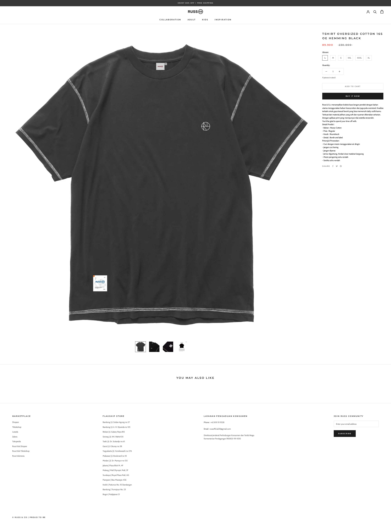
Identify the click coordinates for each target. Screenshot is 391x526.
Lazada (15, 432)
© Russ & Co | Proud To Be (29, 517)
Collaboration (170, 19)
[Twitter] (337, 166)
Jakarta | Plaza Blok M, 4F (113, 465)
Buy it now (353, 96)
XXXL (359, 58)
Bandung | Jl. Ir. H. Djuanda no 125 (116, 427)
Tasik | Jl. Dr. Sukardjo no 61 (114, 441)
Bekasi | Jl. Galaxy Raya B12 (114, 432)
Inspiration (223, 19)
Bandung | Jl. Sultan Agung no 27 (116, 422)
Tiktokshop (16, 427)
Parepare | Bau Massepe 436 (114, 480)
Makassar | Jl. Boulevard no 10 (115, 456)
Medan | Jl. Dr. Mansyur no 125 (115, 460)
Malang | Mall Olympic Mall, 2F (115, 470)
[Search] (375, 11)
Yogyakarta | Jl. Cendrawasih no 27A (117, 451)
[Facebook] (333, 166)
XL (369, 58)
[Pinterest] (341, 166)
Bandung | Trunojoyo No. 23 (114, 489)
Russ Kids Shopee (19, 446)
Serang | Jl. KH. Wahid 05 (113, 436)
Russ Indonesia (18, 456)
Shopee (15, 422)
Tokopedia (16, 441)
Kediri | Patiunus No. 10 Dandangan (117, 484)
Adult (192, 19)
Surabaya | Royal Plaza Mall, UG (116, 475)
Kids (205, 19)
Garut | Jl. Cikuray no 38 (112, 446)
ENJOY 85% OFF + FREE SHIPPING (195, 3)
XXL (349, 58)
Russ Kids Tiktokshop (20, 451)
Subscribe (344, 433)
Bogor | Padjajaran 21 (111, 494)
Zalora (14, 436)
